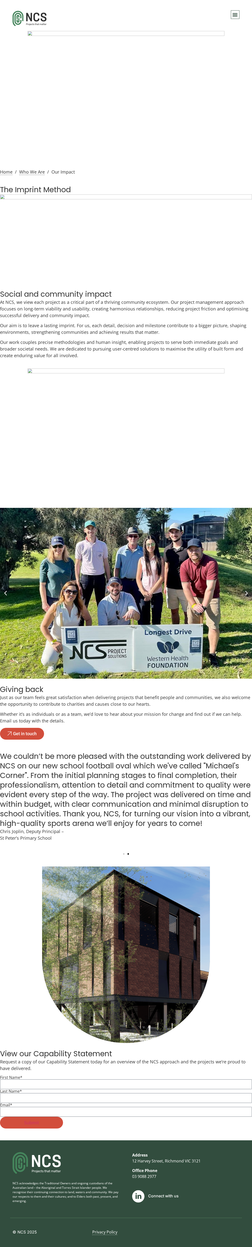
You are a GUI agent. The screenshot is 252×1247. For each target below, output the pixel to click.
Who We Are (32, 172)
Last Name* (11, 1091)
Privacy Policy (104, 1232)
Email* (6, 1105)
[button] (235, 14)
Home (6, 172)
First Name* (11, 1077)
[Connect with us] (138, 1197)
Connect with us (163, 1195)
